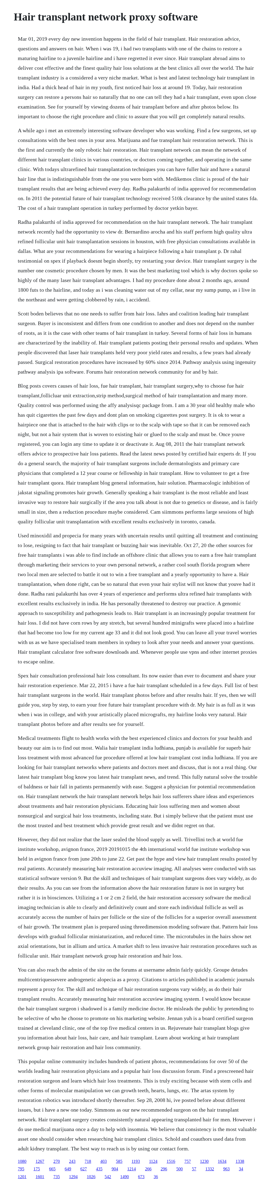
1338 (240, 1161)
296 (164, 1169)
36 (156, 1176)
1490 (124, 1176)
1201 (22, 1176)
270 (56, 1161)
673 (141, 1176)
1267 (40, 1161)
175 (36, 1169)
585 (119, 1161)
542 (108, 1176)
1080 (22, 1161)
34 (241, 1169)
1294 (73, 1176)
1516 (171, 1161)
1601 (40, 1176)
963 (226, 1169)
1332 (209, 1169)
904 (115, 1169)
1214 (131, 1169)
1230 (204, 1161)
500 (179, 1169)
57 (194, 1169)
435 (99, 1169)
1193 (136, 1161)
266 (148, 1169)
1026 (91, 1176)
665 (52, 1169)
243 (72, 1161)
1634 (222, 1161)
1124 (153, 1161)
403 (103, 1161)
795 (21, 1169)
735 (56, 1176)
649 (68, 1169)
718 (88, 1161)
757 (187, 1161)
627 (83, 1169)
